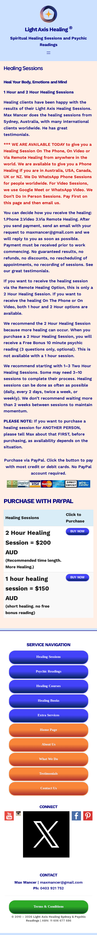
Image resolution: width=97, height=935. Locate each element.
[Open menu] (48, 52)
